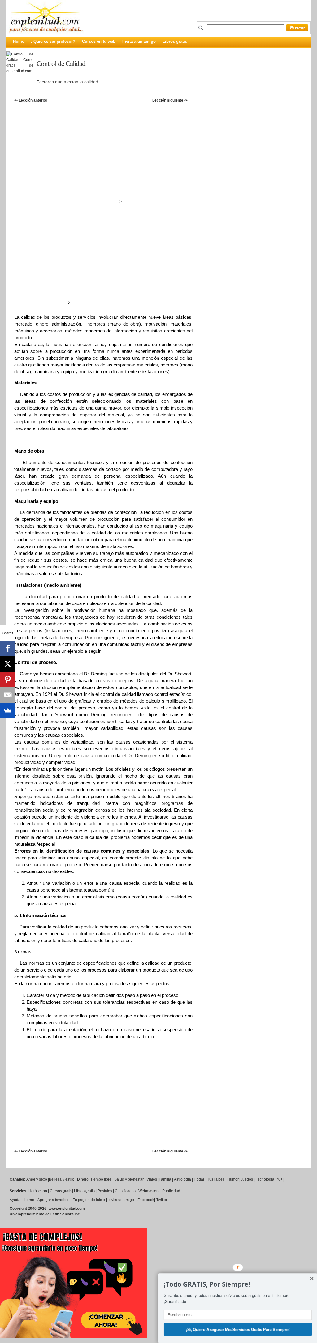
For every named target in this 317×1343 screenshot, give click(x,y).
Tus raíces (215, 1179)
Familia (165, 1179)
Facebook (145, 1200)
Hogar (199, 1179)
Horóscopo (37, 1191)
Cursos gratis (61, 1191)
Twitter (161, 1200)
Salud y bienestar (129, 1179)
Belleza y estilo (61, 1179)
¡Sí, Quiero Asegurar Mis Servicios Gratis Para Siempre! (237, 1329)
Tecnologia (265, 1179)
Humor (233, 1179)
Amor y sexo (36, 1179)
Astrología (182, 1179)
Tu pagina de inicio (89, 1200)
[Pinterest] (7, 679)
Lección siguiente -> (170, 100)
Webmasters (148, 1191)
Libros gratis (175, 41)
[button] (238, 1284)
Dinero (83, 1179)
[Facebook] (7, 648)
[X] (7, 664)
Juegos (247, 1179)
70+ (279, 1179)
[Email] (7, 695)
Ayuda (15, 1200)
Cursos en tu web (98, 41)
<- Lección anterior (30, 100)
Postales (105, 1191)
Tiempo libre (100, 1179)
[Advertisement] (161, 110)
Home (18, 41)
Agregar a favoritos (53, 1200)
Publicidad (171, 1191)
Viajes (151, 1179)
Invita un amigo (121, 1200)
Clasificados (125, 1191)
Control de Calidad (61, 63)
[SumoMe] (7, 710)
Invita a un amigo (139, 41)
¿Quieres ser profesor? (53, 41)
